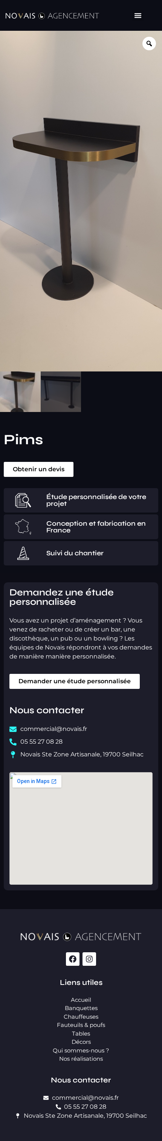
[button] (138, 15)
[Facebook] (72, 959)
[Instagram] (89, 959)
